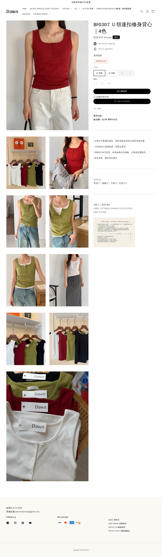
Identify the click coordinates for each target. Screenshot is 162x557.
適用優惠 (98, 55)
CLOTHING (65, 8)
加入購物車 (122, 91)
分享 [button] (99, 108)
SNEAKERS (26, 14)
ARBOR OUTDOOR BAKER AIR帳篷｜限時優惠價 (113, 8)
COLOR (96, 67)
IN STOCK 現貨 (88, 8)
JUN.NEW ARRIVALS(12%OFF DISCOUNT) (44, 8)
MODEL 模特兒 (113, 520)
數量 (95, 79)
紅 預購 (112, 73)
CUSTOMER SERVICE (40, 14)
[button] (142, 11)
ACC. (76, 8)
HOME (24, 8)
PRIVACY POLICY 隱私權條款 (119, 531)
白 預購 (99, 73)
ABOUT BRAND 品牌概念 (117, 523)
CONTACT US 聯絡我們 (116, 527)
